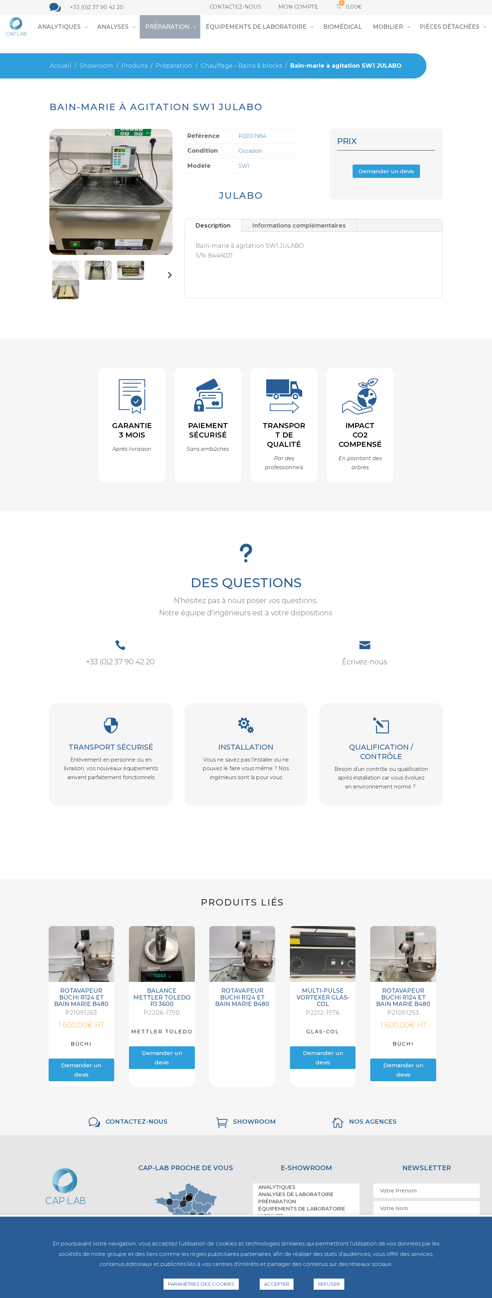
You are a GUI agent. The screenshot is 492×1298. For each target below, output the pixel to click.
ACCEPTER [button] (276, 1284)
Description (213, 225)
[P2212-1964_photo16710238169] (65, 297)
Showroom (254, 1121)
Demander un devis (386, 171)
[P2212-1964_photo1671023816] (65, 277)
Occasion (250, 151)
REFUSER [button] (329, 1284)
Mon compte (298, 7)
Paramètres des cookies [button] (201, 1284)
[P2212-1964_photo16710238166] (98, 277)
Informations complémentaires (299, 225)
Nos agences (373, 1121)
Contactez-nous (235, 7)
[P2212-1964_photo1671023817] (130, 277)
